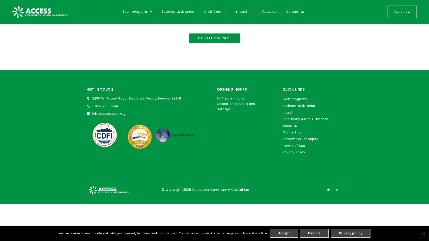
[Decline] (423, 233)
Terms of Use (294, 145)
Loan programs (135, 11)
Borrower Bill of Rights (300, 139)
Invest (288, 112)
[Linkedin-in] (337, 190)
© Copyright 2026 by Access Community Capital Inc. (206, 189)
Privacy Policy (294, 152)
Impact (241, 11)
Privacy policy (351, 233)
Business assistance (178, 11)
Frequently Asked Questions (306, 119)
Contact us (295, 11)
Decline (314, 233)
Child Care (212, 11)
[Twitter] (328, 190)
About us (268, 11)
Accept (284, 233)
